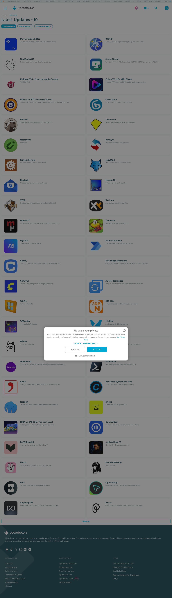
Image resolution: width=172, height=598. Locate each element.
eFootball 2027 (50, 1)
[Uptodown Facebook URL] (29, 550)
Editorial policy (11, 571)
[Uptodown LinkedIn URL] (25, 550)
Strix (78, 1)
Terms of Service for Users (123, 563)
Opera (139, 1)
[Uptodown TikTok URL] (11, 550)
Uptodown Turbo (68, 578)
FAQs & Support (65, 582)
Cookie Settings (119, 571)
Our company (11, 567)
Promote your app (66, 571)
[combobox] (124, 330)
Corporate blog (11, 582)
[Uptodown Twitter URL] (16, 550)
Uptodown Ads (65, 575)
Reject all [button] (75, 349)
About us (9, 563)
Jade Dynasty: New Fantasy (153, 1)
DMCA (115, 579)
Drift (59, 1)
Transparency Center (13, 575)
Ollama (107, 1)
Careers (8, 586)
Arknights (27, 1)
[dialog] (86, 343)
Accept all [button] (97, 349)
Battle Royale (69, 1)
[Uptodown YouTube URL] (7, 550)
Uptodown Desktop (14, 1)
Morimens (86, 1)
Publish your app (66, 567)
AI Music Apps (97, 1)
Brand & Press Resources (15, 578)
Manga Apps (130, 1)
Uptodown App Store (68, 563)
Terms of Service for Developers (126, 575)
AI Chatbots (38, 1)
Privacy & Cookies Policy (123, 567)
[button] (86, 343)
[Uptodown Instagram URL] (20, 550)
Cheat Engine (118, 1)
